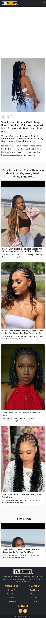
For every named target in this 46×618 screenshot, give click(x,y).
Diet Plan (34, 598)
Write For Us (11, 602)
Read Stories (34, 590)
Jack (10, 115)
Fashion (34, 602)
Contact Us (11, 590)
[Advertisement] (23, 31)
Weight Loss (34, 594)
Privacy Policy (11, 594)
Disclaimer (11, 598)
